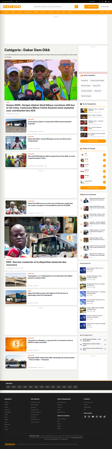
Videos (6, 427)
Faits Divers (7, 424)
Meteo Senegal (34, 405)
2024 (19, 387)
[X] (89, 416)
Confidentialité (64, 439)
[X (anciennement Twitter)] (103, 1)
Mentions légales (54, 439)
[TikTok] (109, 1)
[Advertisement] (56, 31)
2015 (70, 387)
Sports (63, 12)
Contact (85, 405)
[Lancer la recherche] (76, 6)
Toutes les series (93, 141)
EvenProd (59, 407)
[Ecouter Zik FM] (104, 160)
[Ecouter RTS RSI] (104, 176)
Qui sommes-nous (88, 402)
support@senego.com (77, 437)
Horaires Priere (34, 409)
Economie (6, 409)
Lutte (5, 422)
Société (13, 12)
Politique (6, 12)
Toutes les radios (93, 188)
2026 (8, 387)
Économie (43, 12)
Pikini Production (61, 412)
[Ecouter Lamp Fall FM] (104, 182)
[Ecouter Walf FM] (104, 171)
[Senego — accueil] (12, 6)
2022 (30, 387)
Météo (107, 12)
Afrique (36, 12)
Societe (6, 405)
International (27, 12)
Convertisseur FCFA (35, 402)
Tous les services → (36, 422)
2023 (25, 387)
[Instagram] (96, 416)
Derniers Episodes (61, 402)
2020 (42, 387)
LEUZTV (59, 409)
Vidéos (70, 12)
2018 (53, 387)
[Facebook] (99, 1)
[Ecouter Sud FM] (104, 165)
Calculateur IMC (34, 414)
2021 (36, 387)
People (6, 414)
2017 (58, 387)
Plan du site (47, 439)
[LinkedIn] (100, 416)
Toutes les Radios (61, 419)
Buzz (58, 12)
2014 (75, 387)
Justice (19, 12)
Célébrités (51, 12)
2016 (64, 387)
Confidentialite (87, 407)
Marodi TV (59, 405)
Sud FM (59, 426)
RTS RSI (59, 429)
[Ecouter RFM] (104, 154)
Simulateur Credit (35, 419)
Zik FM (58, 424)
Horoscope (33, 417)
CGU (85, 409)
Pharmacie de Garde (36, 412)
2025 (14, 387)
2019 (47, 387)
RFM (58, 421)
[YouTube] (106, 1)
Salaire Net (33, 407)
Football (6, 419)
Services (102, 12)
